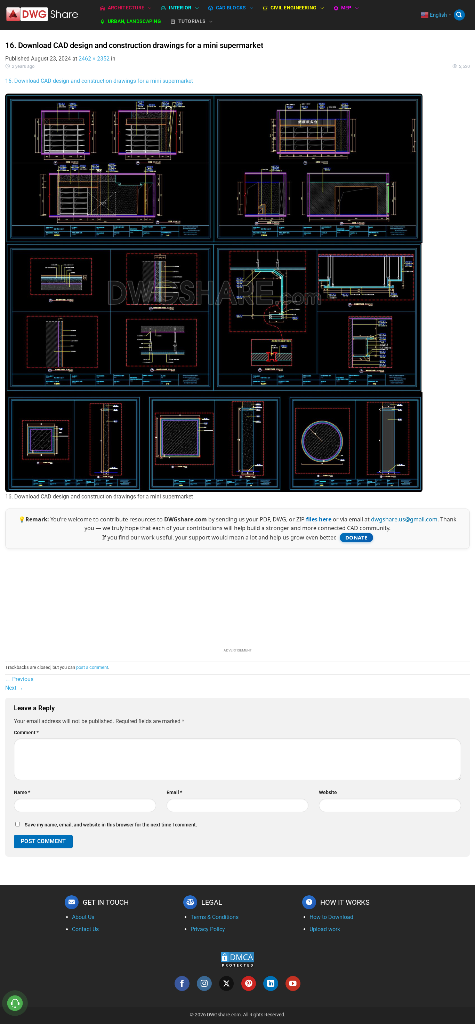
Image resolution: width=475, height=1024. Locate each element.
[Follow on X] (226, 983)
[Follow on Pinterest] (248, 983)
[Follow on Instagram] (204, 983)
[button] (459, 15)
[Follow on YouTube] (292, 983)
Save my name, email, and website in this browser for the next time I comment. (111, 825)
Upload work (324, 929)
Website (328, 792)
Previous (19, 679)
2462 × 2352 (94, 58)
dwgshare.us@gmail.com (404, 519)
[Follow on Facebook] (182, 983)
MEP (346, 8)
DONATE (356, 537)
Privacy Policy (208, 929)
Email (174, 792)
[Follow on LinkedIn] (270, 983)
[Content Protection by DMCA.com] (237, 960)
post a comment (92, 667)
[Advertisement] (237, 597)
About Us (83, 917)
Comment (26, 733)
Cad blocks (231, 8)
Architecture (126, 8)
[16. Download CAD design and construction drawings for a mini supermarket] (213, 292)
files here (318, 519)
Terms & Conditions (215, 917)
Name (22, 792)
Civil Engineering (294, 8)
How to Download (331, 917)
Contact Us (85, 929)
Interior (180, 8)
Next (14, 688)
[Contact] (15, 1003)
